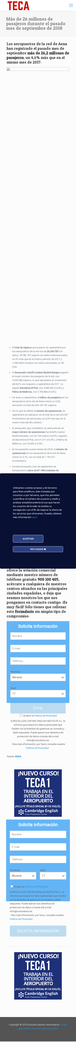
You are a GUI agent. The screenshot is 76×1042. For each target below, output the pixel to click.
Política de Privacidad (45, 715)
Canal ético (53, 1028)
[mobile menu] (71, 5)
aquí (34, 517)
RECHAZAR (37, 549)
